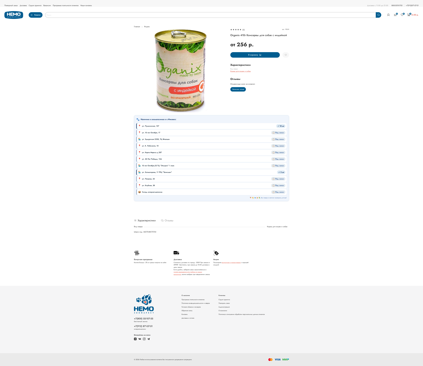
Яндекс (147, 26)
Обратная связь (187, 310)
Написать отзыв (238, 89)
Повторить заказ (224, 303)
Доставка (23, 5)
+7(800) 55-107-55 (143, 318)
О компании (223, 310)
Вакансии (47, 5)
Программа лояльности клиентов (65, 5)
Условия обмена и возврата (191, 307)
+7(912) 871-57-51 (143, 326)
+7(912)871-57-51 (412, 5)
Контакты (184, 314)
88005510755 (396, 5)
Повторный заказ (11, 5)
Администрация (224, 307)
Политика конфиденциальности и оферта (196, 303)
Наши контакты (86, 5)
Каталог (37, 15)
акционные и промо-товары (231, 262)
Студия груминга (35, 5)
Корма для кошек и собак (240, 71)
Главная (137, 26)
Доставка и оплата (188, 318)
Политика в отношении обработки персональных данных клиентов (242, 314)
